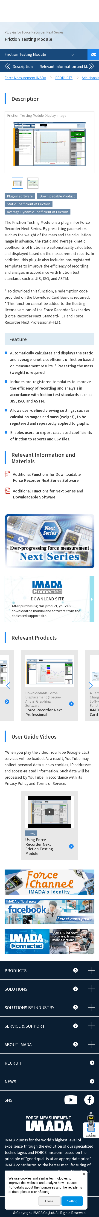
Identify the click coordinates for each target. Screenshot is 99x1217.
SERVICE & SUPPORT (25, 1026)
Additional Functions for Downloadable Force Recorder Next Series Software (47, 477)
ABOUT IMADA (18, 1044)
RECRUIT (13, 1063)
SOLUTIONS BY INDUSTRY (29, 1007)
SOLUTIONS (16, 989)
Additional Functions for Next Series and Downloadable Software (48, 494)
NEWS (10, 1081)
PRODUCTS (15, 970)
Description (23, 66)
